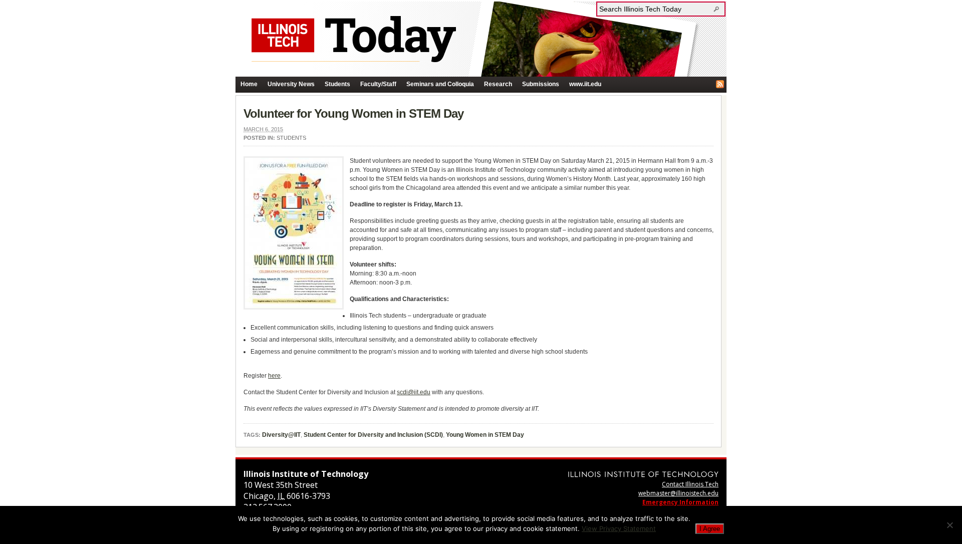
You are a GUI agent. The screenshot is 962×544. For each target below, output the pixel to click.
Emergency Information (680, 502)
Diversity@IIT (281, 434)
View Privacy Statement (619, 528)
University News (291, 84)
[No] (949, 525)
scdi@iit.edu (413, 392)
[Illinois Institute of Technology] (643, 474)
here (274, 375)
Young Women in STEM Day (485, 434)
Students (337, 84)
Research (498, 84)
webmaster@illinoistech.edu (678, 493)
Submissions (540, 84)
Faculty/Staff (378, 84)
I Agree (709, 528)
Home (249, 84)
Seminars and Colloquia (440, 84)
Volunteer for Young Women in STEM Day (353, 113)
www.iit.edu (585, 84)
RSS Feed (720, 84)
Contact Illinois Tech (690, 484)
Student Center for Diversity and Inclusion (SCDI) (373, 434)
